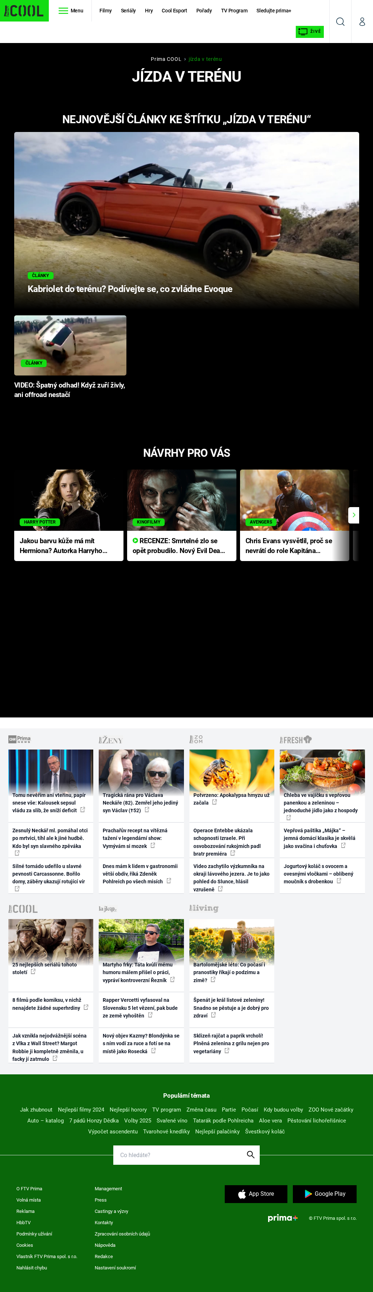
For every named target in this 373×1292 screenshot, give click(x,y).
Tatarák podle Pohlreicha (223, 1120)
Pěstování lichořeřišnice (316, 1120)
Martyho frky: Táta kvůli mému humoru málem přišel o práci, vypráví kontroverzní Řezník (138, 972)
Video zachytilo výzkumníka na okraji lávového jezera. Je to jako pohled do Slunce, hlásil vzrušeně (231, 877)
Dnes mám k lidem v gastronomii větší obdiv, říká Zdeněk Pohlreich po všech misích (140, 874)
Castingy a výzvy (111, 1211)
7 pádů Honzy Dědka (94, 1120)
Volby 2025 (137, 1120)
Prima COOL (166, 59)
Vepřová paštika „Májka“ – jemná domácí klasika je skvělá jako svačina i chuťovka (320, 838)
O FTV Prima (29, 1188)
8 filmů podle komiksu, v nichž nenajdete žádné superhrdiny (46, 1004)
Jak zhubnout (36, 1109)
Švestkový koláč (265, 1131)
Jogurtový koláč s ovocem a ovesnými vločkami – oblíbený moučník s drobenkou (318, 874)
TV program (166, 1109)
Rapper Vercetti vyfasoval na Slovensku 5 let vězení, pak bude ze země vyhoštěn (140, 1008)
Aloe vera (270, 1120)
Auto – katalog (45, 1120)
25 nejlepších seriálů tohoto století (44, 968)
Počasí (250, 1109)
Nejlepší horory (128, 1109)
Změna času (201, 1109)
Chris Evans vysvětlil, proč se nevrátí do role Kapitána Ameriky (289, 546)
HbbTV (23, 1222)
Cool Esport (174, 10)
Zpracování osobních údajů (122, 1234)
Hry (149, 10)
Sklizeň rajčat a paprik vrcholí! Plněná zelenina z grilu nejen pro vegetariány (231, 1043)
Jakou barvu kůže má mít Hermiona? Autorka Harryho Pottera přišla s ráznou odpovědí (61, 546)
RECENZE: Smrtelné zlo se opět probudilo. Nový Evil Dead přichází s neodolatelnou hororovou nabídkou (178, 546)
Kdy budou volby (283, 1109)
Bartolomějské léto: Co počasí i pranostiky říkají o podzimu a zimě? (229, 972)
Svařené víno (172, 1120)
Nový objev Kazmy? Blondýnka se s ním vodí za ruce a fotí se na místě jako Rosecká (141, 1043)
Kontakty (104, 1222)
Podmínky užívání (34, 1234)
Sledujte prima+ (273, 10)
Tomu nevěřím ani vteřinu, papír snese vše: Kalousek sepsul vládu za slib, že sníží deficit (49, 803)
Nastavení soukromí (115, 1267)
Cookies (24, 1245)
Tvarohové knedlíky (166, 1131)
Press (101, 1200)
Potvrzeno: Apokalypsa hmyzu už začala (231, 799)
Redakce (104, 1256)
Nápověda (105, 1245)
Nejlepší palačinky (217, 1131)
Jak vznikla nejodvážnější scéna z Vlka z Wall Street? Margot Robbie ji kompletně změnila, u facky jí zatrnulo (49, 1047)
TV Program (234, 10)
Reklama (25, 1211)
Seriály (128, 10)
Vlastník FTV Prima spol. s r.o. (46, 1256)
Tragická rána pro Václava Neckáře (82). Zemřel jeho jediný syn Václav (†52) (140, 803)
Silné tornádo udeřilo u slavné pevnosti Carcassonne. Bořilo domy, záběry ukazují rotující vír (48, 874)
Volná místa (28, 1200)
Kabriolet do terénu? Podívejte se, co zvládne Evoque (130, 289)
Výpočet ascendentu (113, 1131)
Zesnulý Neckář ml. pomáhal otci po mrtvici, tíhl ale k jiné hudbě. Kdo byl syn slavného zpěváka (50, 838)
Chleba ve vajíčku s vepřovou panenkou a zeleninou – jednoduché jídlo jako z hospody (321, 803)
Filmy (105, 10)
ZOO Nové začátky (331, 1109)
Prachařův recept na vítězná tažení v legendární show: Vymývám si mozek (135, 838)
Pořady (204, 10)
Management (108, 1188)
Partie (229, 1109)
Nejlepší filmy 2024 (81, 1109)
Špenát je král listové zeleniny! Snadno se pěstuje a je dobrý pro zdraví (231, 1008)
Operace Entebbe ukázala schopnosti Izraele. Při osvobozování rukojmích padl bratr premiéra (227, 842)
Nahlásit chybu (31, 1267)
